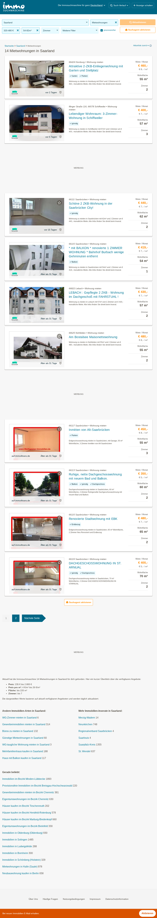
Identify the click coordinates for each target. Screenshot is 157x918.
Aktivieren (147, 913)
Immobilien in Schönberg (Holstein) (21, 860)
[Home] (14, 7)
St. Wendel (84, 751)
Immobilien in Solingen (14, 839)
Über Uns (33, 899)
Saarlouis (83, 738)
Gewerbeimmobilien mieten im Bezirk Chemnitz (28, 792)
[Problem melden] (60, 92)
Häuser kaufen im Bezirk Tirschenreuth (23, 806)
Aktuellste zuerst (140, 45)
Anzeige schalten (144, 5)
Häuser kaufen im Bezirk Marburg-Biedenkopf (27, 819)
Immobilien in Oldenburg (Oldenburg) (22, 833)
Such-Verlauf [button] (119, 5)
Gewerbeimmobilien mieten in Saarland (23, 724)
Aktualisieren (139, 22)
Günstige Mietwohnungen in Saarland (22, 738)
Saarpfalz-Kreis (86, 744)
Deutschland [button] (96, 5)
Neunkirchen (85, 724)
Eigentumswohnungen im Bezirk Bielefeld (25, 826)
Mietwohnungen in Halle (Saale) (19, 866)
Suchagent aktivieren (139, 30)
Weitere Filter (69, 30)
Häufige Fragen (50, 899)
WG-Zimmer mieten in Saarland (19, 717)
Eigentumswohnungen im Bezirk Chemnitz (25, 799)
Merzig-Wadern (86, 717)
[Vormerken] (59, 65)
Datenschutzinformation (116, 899)
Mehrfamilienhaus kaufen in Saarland (22, 751)
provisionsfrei (109, 30)
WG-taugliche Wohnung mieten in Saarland (26, 744)
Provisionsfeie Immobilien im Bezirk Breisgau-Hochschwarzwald (37, 785)
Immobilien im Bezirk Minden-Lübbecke (23, 779)
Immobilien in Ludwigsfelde (17, 846)
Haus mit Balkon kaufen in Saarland (21, 758)
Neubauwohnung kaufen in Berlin (20, 873)
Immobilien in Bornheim (15, 853)
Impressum (95, 899)
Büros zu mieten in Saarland (17, 731)
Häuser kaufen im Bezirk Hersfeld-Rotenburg (26, 812)
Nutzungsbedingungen (74, 899)
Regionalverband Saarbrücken (95, 731)
